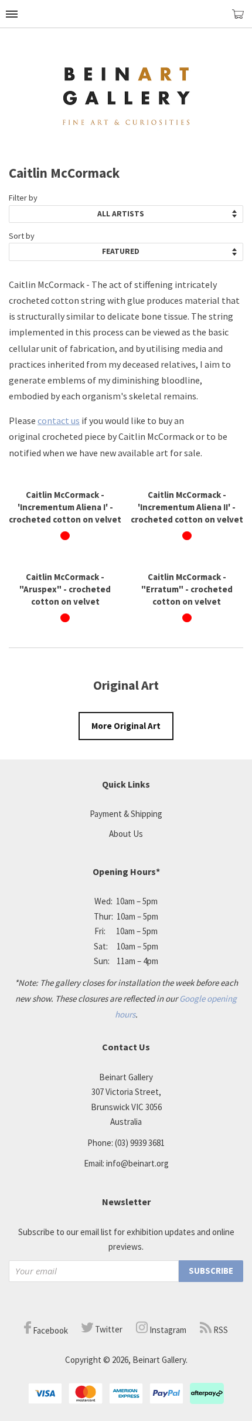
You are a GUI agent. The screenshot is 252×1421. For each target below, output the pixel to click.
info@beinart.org (137, 1163)
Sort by (22, 235)
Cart (242, 19)
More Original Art (126, 725)
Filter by (23, 197)
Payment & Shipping (126, 813)
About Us (126, 833)
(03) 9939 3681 (140, 1142)
